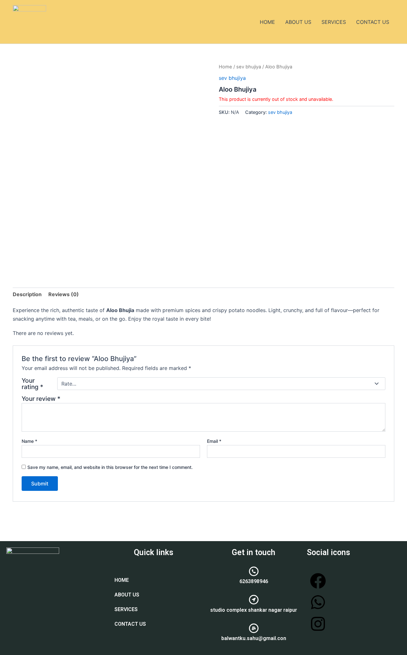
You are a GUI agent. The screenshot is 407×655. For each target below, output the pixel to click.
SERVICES (333, 22)
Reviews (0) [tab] (63, 294)
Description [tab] (27, 294)
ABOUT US (298, 22)
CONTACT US (372, 22)
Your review (41, 398)
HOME (267, 22)
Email (214, 441)
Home (225, 67)
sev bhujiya (248, 67)
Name (29, 441)
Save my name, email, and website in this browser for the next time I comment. (110, 467)
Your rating (32, 383)
